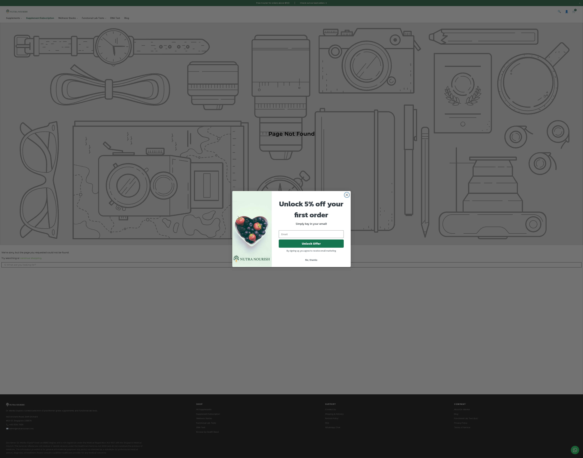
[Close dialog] (346, 195)
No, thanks (311, 260)
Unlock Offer (311, 243)
